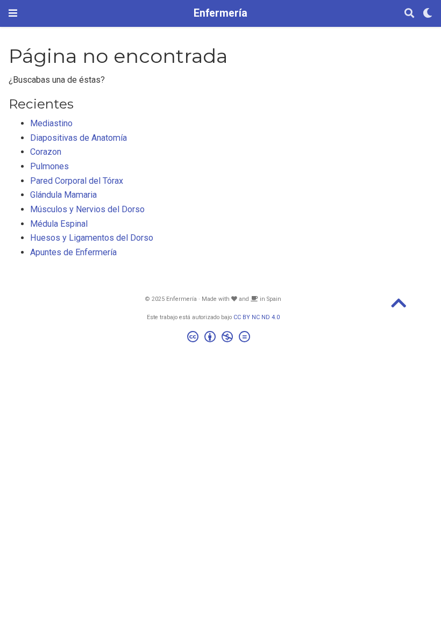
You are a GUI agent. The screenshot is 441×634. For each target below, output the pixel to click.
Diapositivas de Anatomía (78, 138)
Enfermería (220, 13)
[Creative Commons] (220, 338)
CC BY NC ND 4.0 (256, 317)
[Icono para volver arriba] (398, 306)
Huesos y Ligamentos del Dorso (91, 238)
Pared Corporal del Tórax (76, 181)
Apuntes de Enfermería (73, 252)
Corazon (45, 152)
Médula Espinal (59, 224)
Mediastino (51, 123)
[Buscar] (409, 14)
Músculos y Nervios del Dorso (87, 209)
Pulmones (49, 166)
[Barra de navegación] (13, 13)
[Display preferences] (427, 14)
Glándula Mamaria (63, 195)
